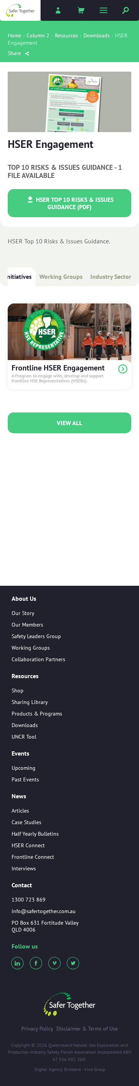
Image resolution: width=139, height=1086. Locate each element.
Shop (18, 690)
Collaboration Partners (38, 659)
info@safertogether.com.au (44, 911)
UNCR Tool (24, 736)
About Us (24, 598)
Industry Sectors (112, 276)
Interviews (24, 868)
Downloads (96, 35)
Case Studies (26, 822)
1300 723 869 (29, 899)
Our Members (27, 624)
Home (14, 35)
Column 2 (38, 35)
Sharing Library (30, 702)
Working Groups (61, 276)
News (19, 796)
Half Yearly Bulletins (35, 833)
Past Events (25, 779)
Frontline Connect (33, 856)
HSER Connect (28, 845)
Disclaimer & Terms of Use (87, 1028)
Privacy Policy (37, 1028)
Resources (66, 35)
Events (20, 753)
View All (69, 423)
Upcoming (24, 767)
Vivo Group (94, 1069)
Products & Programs (37, 713)
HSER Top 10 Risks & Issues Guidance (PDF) (74, 203)
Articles (20, 810)
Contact (22, 885)
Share (15, 53)
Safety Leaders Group (36, 636)
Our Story (23, 613)
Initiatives (18, 276)
